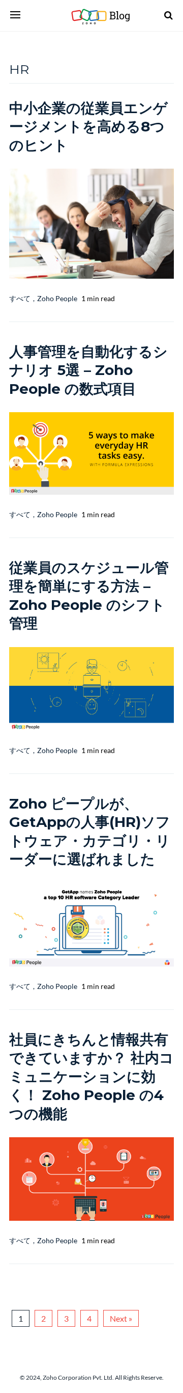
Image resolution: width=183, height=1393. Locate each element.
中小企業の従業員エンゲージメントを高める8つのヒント (88, 126)
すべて (19, 298)
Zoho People (57, 298)
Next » (121, 1318)
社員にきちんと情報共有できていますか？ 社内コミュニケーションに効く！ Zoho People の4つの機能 (91, 1076)
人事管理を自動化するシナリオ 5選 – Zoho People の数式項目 (88, 370)
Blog (110, 15)
